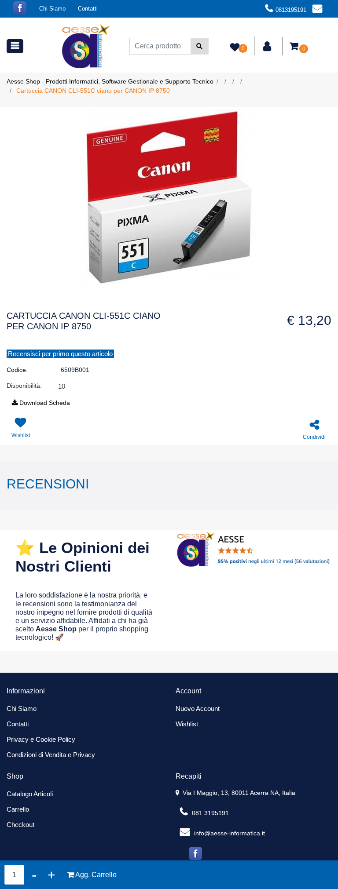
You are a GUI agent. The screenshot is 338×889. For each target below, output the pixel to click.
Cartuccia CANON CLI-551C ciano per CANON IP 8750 (93, 90)
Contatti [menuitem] (88, 8)
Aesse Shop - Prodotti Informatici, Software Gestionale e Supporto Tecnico (110, 81)
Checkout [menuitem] (20, 824)
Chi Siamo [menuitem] (52, 8)
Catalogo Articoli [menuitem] (30, 794)
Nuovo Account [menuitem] (198, 708)
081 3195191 (209, 812)
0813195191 (291, 10)
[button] (200, 46)
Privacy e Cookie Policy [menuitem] (41, 739)
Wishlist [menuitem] (187, 724)
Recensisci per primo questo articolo (60, 353)
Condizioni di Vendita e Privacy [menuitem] (51, 754)
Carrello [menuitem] (18, 809)
